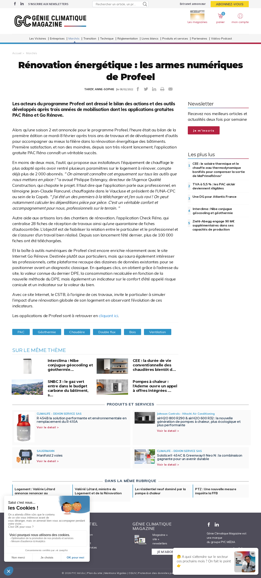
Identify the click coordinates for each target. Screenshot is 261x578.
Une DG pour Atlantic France (214, 196)
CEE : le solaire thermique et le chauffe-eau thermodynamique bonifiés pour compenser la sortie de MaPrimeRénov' (218, 170)
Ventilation (157, 332)
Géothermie (47, 332)
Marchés (74, 38)
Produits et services (175, 38)
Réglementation (127, 38)
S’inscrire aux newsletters (48, 4)
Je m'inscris (203, 130)
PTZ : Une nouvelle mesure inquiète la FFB (215, 491)
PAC (21, 332)
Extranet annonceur (193, 4)
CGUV (132, 573)
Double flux (107, 332)
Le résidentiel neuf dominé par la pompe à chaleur (160, 491)
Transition (89, 38)
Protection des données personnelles (162, 573)
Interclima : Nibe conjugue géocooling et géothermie (213, 211)
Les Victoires (37, 38)
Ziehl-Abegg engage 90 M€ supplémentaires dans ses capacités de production (213, 225)
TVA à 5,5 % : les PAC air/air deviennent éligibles (213, 186)
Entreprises (57, 38)
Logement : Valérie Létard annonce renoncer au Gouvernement (35, 493)
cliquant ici (108, 315)
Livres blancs (150, 38)
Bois (132, 332)
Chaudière (77, 332)
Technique (107, 38)
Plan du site (94, 573)
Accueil (16, 53)
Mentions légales (115, 573)
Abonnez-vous (229, 4)
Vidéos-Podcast (221, 38)
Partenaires (199, 38)
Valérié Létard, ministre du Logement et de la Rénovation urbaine (98, 493)
